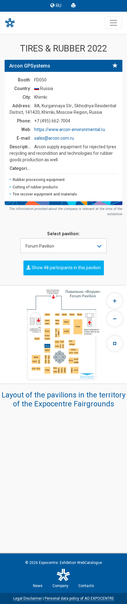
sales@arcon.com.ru (54, 138)
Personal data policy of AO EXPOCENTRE (79, 598)
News (38, 586)
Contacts (86, 586)
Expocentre (48, 563)
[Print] (74, 6)
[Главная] (12, 22)
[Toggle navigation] (113, 23)
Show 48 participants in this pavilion (66, 267)
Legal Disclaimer (27, 598)
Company (60, 586)
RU (58, 5)
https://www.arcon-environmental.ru (69, 129)
